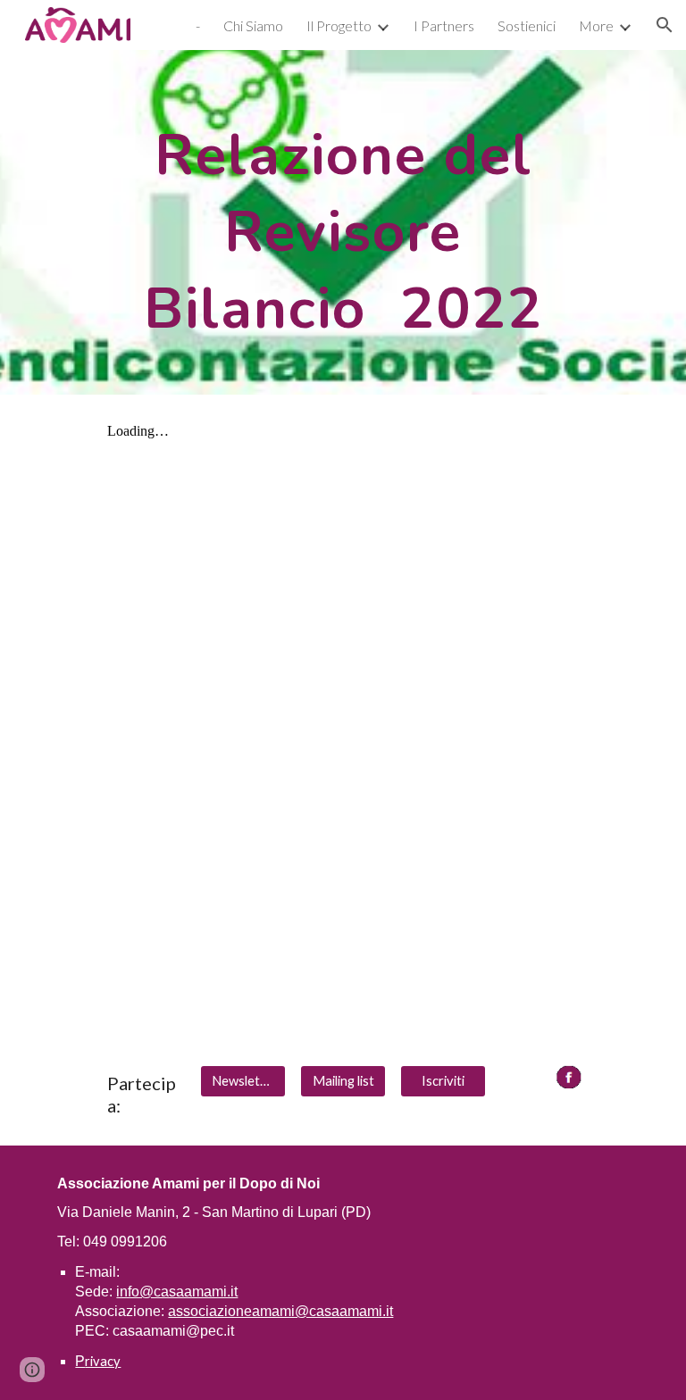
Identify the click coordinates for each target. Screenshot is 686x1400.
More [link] (596, 25)
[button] (664, 25)
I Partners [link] (444, 25)
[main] (342, 222)
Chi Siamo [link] (253, 25)
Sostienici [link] (527, 25)
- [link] (198, 25)
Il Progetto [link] (339, 25)
